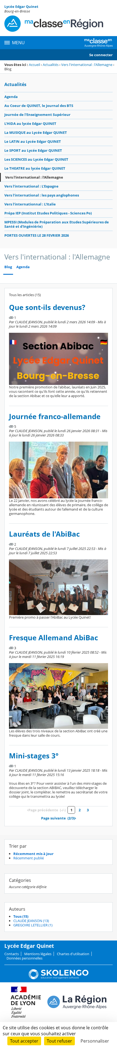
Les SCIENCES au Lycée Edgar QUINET (36, 159)
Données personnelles (24, 958)
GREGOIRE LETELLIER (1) (33, 925)
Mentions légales (37, 954)
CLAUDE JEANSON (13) (31, 921)
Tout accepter (24, 1041)
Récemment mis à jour (33, 853)
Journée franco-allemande (54, 416)
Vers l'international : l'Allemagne (86, 64)
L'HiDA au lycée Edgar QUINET (30, 123)
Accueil (34, 64)
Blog (8, 267)
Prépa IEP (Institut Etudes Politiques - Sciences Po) (48, 213)
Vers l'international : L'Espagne (31, 186)
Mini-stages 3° (34, 756)
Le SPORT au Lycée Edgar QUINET (33, 150)
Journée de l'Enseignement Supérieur (37, 114)
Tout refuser (59, 1041)
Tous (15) (20, 916)
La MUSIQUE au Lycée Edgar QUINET (35, 132)
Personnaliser (95, 1041)
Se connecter (101, 54)
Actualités (51, 64)
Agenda (11, 96)
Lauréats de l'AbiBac (44, 534)
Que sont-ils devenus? (47, 307)
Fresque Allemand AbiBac (53, 637)
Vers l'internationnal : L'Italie (30, 204)
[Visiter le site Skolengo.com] (58, 978)
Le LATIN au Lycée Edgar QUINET (32, 141)
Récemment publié (28, 858)
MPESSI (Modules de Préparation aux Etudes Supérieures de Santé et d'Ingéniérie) (56, 224)
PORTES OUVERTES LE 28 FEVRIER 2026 (36, 235)
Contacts (11, 954)
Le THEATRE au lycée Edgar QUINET (34, 168)
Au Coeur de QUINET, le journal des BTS (38, 105)
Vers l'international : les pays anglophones (41, 195)
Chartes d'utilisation (73, 954)
